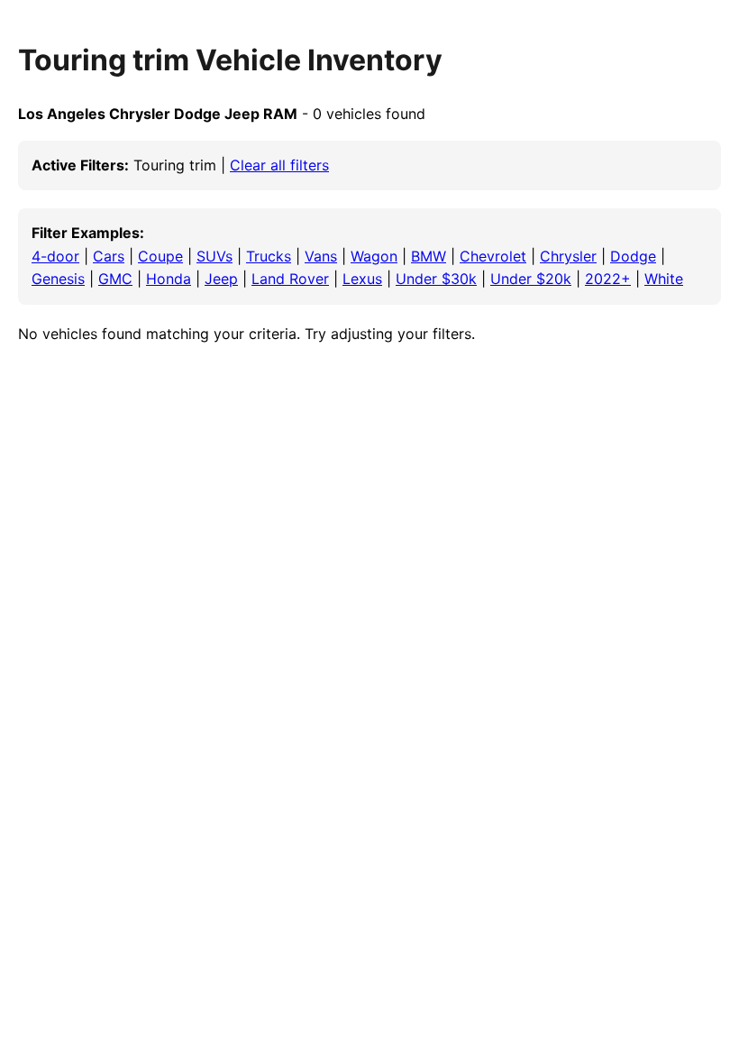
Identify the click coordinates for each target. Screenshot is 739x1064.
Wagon (374, 256)
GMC (115, 279)
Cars (108, 256)
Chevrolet (493, 256)
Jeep (221, 279)
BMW (428, 256)
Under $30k (436, 279)
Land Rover (290, 279)
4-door (55, 256)
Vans (321, 256)
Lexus (362, 279)
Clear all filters (279, 165)
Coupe (160, 256)
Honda (168, 279)
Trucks (268, 256)
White (663, 279)
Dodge (633, 256)
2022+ (608, 279)
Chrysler (568, 256)
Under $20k (530, 279)
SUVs (214, 256)
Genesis (58, 279)
